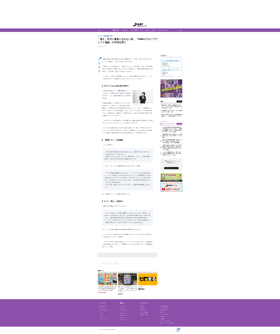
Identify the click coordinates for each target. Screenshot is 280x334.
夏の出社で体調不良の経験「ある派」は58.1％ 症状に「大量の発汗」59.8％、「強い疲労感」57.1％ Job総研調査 (172, 141)
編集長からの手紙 (144, 314)
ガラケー (109, 263)
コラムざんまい (124, 30)
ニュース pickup (134, 30)
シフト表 (116, 263)
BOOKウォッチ (123, 313)
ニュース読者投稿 (144, 312)
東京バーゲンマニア (124, 315)
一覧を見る (179, 101)
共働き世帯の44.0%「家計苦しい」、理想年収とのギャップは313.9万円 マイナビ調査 (172, 136)
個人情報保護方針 (164, 306)
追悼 (161, 101)
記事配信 (162, 318)
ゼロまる (122, 319)
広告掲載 (162, 316)
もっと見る (179, 123)
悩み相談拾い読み (108, 36)
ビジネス (154, 30)
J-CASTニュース (124, 306)
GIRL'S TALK (121, 90)
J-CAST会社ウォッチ (125, 310)
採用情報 (142, 308)
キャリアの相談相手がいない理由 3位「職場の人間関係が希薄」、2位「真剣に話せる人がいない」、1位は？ (172, 153)
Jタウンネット (123, 317)
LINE (104, 263)
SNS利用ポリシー (164, 310)
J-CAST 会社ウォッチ (140, 25)
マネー (141, 30)
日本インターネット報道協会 (167, 323)
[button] (99, 30)
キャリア (148, 30)
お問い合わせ (143, 310)
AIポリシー (162, 312)
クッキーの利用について (166, 314)
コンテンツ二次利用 (164, 320)
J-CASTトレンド (124, 308)
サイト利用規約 (163, 308)
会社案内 (142, 306)
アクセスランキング (162, 30)
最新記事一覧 (116, 30)
